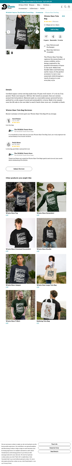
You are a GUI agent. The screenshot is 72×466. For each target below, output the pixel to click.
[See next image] (37, 32)
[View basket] (69, 6)
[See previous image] (8, 32)
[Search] (65, 6)
